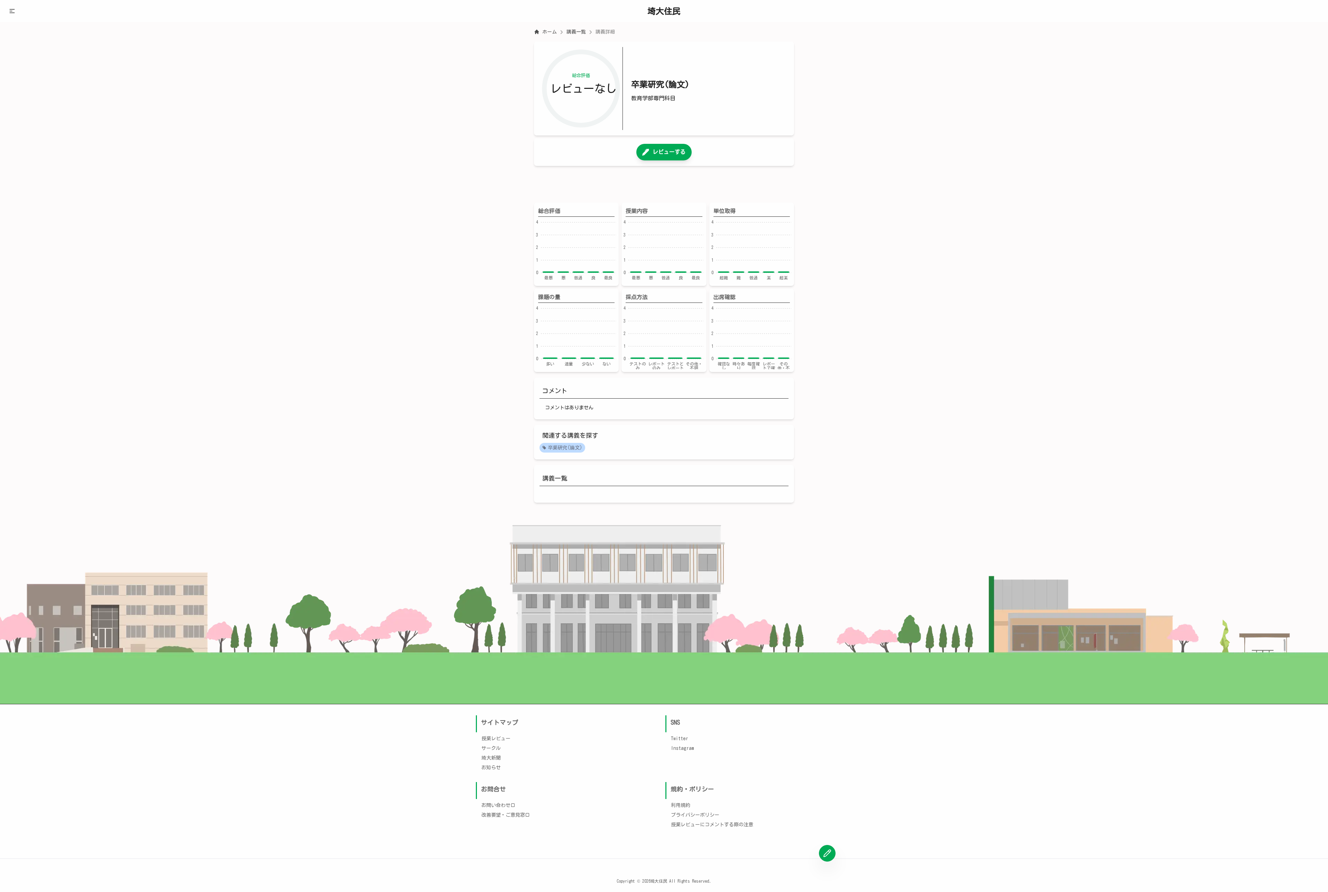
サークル (491, 748)
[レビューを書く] (827, 853)
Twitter (679, 738)
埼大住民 (664, 11)
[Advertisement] (664, 184)
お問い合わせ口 (498, 805)
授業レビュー (495, 738)
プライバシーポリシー (695, 814)
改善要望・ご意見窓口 (505, 814)
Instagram (682, 748)
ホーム (549, 31)
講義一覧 (576, 31)
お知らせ (491, 767)
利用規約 (680, 805)
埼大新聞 (491, 757)
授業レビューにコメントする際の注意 (712, 824)
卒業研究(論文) (565, 447)
